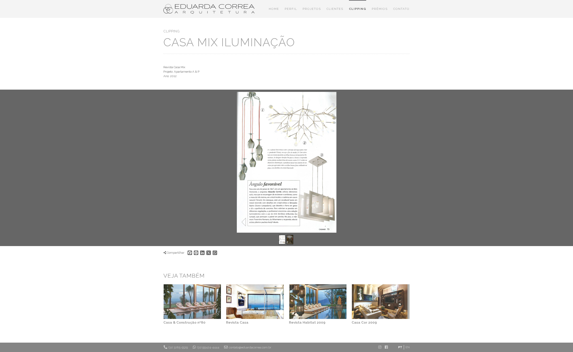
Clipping (357, 9)
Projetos (312, 9)
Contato (401, 9)
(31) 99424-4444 (208, 347)
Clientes (335, 9)
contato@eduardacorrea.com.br (250, 347)
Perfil (291, 9)
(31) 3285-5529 (178, 347)
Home (274, 9)
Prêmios (380, 9)
